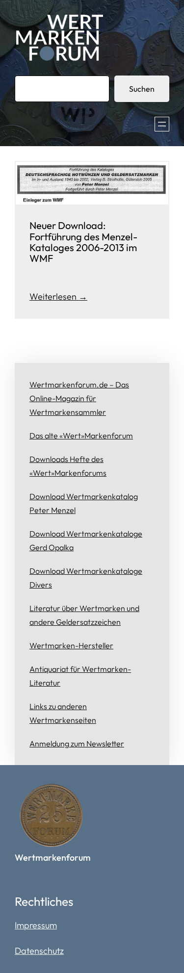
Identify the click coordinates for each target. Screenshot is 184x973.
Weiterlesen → (58, 296)
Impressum (36, 925)
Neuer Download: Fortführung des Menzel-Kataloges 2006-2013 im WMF (83, 242)
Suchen (142, 89)
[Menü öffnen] (162, 124)
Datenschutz (39, 950)
